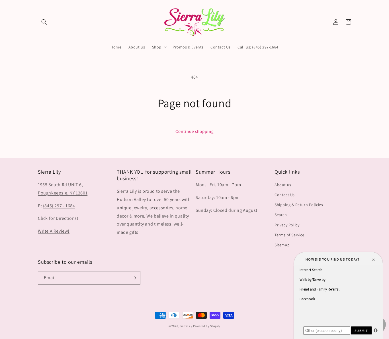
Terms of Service (289, 234)
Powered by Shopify (206, 326)
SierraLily (186, 326)
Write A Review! (53, 231)
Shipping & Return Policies (299, 204)
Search (281, 214)
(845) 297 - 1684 (59, 206)
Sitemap (282, 244)
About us (283, 184)
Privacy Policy (287, 225)
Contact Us (285, 194)
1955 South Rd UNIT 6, (60, 185)
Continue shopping (194, 131)
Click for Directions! (58, 218)
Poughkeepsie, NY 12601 (62, 193)
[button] (44, 22)
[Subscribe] (134, 278)
